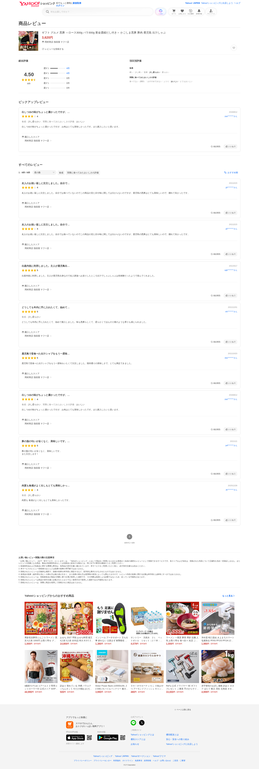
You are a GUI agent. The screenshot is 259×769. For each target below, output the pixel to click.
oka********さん (231, 358)
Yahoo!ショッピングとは (142, 734)
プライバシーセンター (103, 761)
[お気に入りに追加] (234, 48)
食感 (61, 172)
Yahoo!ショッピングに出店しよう (217, 3)
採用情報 (147, 761)
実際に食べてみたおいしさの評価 (83, 172)
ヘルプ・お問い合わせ (162, 761)
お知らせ (135, 744)
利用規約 (117, 761)
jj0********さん (231, 187)
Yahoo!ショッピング (102, 756)
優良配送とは (172, 734)
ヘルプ (237, 3)
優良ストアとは (138, 739)
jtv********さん (231, 490)
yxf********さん (231, 445)
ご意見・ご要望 (179, 761)
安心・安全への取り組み (177, 739)
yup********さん (231, 116)
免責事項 (138, 761)
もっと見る (227, 596)
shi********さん (231, 312)
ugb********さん (231, 270)
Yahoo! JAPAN (192, 3)
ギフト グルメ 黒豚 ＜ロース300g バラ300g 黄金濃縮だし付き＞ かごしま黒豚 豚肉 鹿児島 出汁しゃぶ (104, 32)
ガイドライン (127, 761)
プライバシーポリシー (83, 761)
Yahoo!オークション (140, 756)
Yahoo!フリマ (159, 756)
